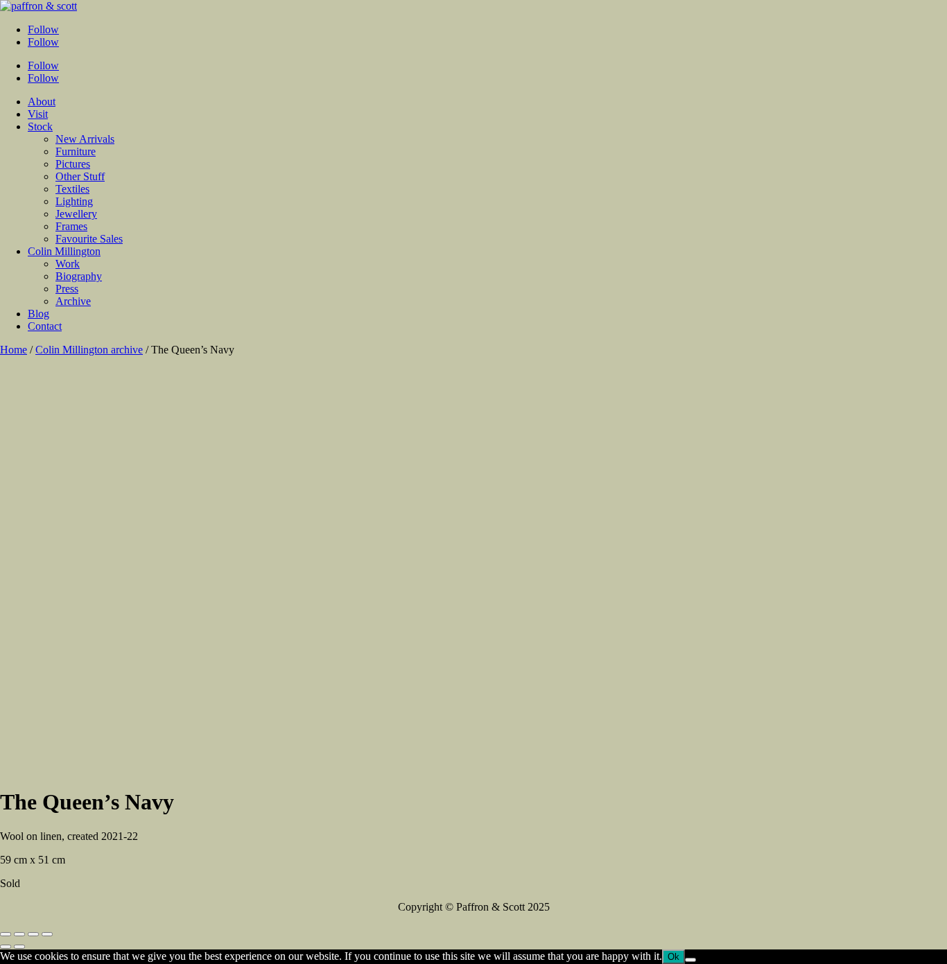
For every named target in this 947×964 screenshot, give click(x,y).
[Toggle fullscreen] (33, 934)
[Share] (19, 934)
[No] (690, 960)
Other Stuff (80, 176)
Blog (38, 313)
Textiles (72, 189)
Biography (78, 276)
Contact (45, 326)
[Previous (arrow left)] (5, 947)
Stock (40, 126)
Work (67, 264)
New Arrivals (84, 139)
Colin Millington (64, 251)
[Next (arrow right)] (19, 947)
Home (13, 350)
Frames (71, 226)
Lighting (74, 201)
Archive (73, 301)
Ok (673, 957)
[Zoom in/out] (47, 934)
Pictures (72, 164)
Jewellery (76, 214)
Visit (38, 114)
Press (66, 289)
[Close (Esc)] (5, 934)
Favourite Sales (89, 239)
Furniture (75, 151)
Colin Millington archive (89, 350)
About (41, 101)
